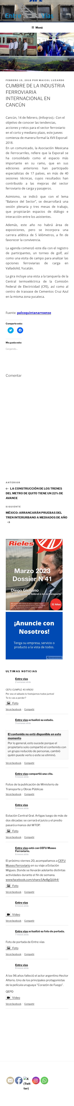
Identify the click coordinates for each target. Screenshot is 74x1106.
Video (16, 914)
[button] (29, 10)
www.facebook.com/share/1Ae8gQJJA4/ (32, 879)
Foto (15, 703)
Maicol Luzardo (52, 80)
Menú (39, 27)
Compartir (29, 709)
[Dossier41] (34, 609)
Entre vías (21, 678)
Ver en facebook (13, 709)
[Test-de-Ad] (34, 658)
